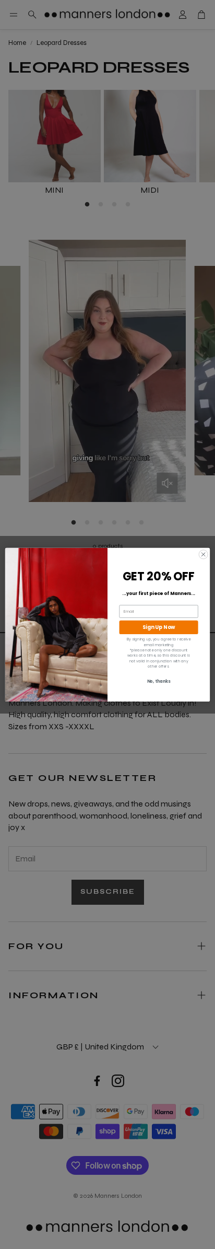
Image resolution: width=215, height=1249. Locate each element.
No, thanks (159, 681)
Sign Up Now (158, 627)
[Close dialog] (203, 554)
